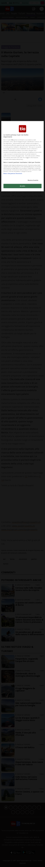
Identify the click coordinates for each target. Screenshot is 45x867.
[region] (22, 156)
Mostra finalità (33, 180)
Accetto (22, 186)
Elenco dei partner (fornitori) (12, 173)
